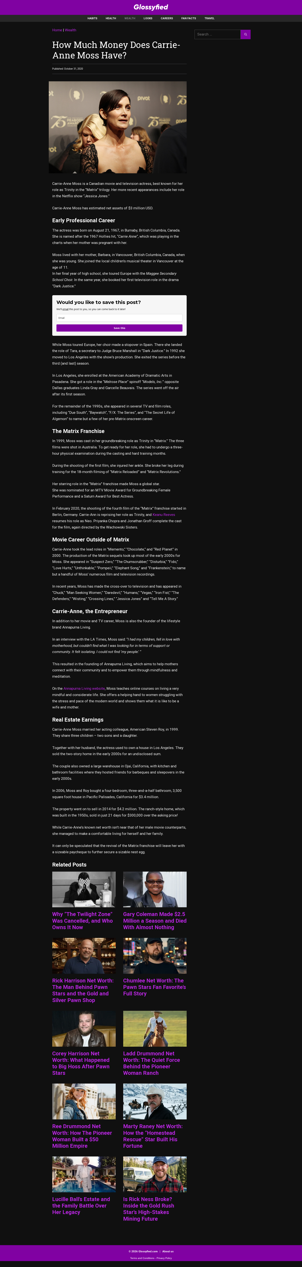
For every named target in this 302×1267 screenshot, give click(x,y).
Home (57, 30)
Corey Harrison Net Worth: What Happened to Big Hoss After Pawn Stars (81, 1063)
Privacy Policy (164, 1258)
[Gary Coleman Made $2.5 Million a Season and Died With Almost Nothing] (155, 904)
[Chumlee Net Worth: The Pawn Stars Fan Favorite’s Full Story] (155, 970)
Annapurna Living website (84, 688)
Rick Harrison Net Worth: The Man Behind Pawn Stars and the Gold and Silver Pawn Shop (83, 990)
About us (168, 1251)
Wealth (129, 18)
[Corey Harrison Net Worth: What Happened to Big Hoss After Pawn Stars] (84, 1043)
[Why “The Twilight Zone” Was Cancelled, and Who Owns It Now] (84, 904)
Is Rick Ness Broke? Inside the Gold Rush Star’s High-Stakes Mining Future (148, 1209)
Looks (148, 18)
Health (111, 18)
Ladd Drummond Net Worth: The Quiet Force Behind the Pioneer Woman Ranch (151, 1063)
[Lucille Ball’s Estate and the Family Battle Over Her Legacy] (84, 1189)
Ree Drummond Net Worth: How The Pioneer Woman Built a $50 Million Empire (82, 1136)
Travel (209, 18)
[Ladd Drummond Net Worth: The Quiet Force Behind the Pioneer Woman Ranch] (155, 1043)
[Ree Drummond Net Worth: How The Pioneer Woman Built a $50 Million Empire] (84, 1116)
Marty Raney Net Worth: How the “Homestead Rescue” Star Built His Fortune (153, 1136)
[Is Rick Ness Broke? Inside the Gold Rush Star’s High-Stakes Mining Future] (155, 1189)
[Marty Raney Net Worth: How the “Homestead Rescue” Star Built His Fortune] (155, 1116)
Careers (167, 18)
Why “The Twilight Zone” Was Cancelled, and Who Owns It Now (82, 920)
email (65, 309)
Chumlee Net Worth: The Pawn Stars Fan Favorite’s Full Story (154, 987)
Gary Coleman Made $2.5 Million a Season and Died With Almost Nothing (155, 920)
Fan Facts (188, 18)
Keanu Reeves (164, 515)
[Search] (246, 34)
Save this (119, 328)
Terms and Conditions (142, 1258)
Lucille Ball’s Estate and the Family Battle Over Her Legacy (81, 1205)
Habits (92, 18)
